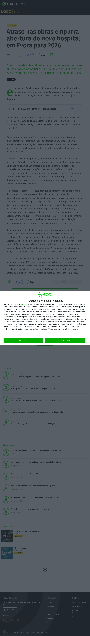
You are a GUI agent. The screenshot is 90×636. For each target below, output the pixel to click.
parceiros (24, 304)
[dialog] (45, 318)
